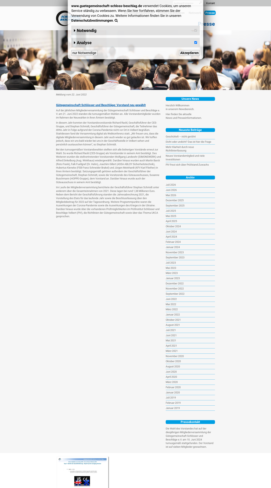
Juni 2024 (171, 231)
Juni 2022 (171, 299)
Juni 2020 (171, 371)
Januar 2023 (173, 278)
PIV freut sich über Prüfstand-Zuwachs (187, 164)
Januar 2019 (173, 408)
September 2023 (175, 257)
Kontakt (210, 3)
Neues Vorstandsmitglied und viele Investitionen (185, 157)
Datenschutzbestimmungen (92, 20)
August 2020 (173, 366)
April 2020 (171, 376)
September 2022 (175, 293)
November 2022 (175, 288)
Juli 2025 (171, 210)
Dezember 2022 (175, 283)
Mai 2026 (171, 195)
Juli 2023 (171, 262)
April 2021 (171, 345)
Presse (210, 13)
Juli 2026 (171, 184)
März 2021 (172, 350)
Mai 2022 (171, 304)
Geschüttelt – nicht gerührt (181, 136)
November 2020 (175, 356)
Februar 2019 (173, 402)
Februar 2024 (173, 241)
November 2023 (175, 252)
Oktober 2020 (173, 361)
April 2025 (171, 221)
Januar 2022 (173, 314)
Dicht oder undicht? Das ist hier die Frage (188, 141)
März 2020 (172, 382)
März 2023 (172, 273)
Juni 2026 (171, 189)
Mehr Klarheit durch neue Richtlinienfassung (180, 149)
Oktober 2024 (173, 226)
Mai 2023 (171, 267)
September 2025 (175, 205)
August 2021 (173, 324)
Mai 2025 (171, 216)
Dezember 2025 (175, 200)
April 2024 (171, 236)
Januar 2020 (173, 392)
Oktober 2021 (173, 319)
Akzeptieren (189, 53)
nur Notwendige (84, 53)
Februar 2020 (173, 387)
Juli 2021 (171, 330)
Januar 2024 (173, 247)
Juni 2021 (171, 335)
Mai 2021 (171, 340)
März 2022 (172, 309)
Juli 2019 (171, 397)
